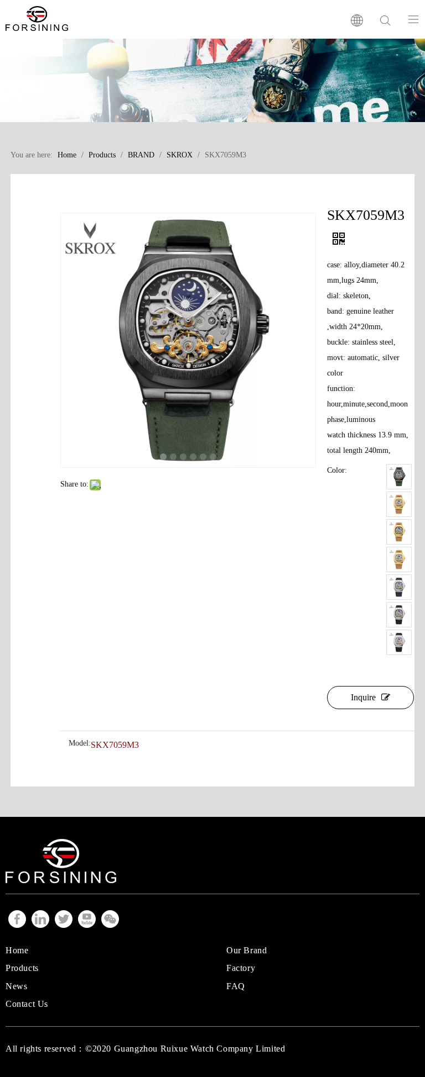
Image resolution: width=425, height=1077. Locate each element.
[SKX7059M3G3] (399, 559)
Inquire (363, 697)
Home (17, 950)
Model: (80, 743)
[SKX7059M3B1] (399, 477)
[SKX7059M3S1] (399, 587)
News (16, 986)
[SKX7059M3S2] (399, 615)
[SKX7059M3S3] (399, 642)
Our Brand (246, 950)
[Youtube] (87, 919)
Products (22, 968)
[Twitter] (63, 919)
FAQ (235, 986)
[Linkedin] (40, 919)
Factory (240, 968)
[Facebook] (17, 919)
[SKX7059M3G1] (399, 504)
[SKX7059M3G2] (399, 532)
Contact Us (27, 1004)
